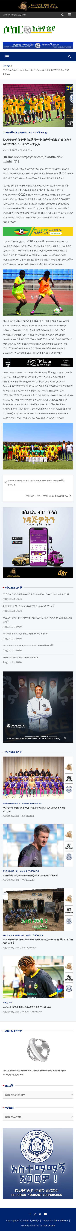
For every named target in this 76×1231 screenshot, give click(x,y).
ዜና (30, 132)
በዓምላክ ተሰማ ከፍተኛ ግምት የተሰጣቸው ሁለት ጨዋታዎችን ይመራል (36, 482)
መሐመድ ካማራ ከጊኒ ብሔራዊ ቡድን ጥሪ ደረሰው (25, 633)
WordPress (49, 1225)
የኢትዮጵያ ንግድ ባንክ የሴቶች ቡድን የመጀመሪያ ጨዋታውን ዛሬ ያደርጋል (36, 594)
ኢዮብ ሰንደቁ (28, 815)
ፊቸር (28, 935)
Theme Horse (61, 1220)
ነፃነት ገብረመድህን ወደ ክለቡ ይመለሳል (20, 657)
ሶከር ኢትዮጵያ (29, 947)
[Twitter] (40, 1214)
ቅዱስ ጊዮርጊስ (8, 871)
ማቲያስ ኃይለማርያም (32, 1011)
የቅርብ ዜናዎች (13, 752)
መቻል (5, 1002)
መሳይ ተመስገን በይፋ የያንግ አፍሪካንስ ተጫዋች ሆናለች (28, 645)
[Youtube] (45, 1214)
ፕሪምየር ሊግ (33, 871)
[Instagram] (34, 1214)
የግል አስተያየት (19, 935)
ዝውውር (23, 871)
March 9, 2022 (10, 150)
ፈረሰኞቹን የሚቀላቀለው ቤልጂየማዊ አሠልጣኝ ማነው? (28, 606)
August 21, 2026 (11, 947)
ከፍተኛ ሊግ (7, 935)
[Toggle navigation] (7, 56)
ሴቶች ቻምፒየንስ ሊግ (11, 803)
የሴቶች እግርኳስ (40, 132)
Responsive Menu (62, 15)
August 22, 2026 (11, 815)
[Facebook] (30, 1214)
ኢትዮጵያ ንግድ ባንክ (30, 803)
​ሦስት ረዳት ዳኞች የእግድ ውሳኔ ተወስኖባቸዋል (47, 495)
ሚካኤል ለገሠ (26, 150)
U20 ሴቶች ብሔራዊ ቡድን (15, 132)
